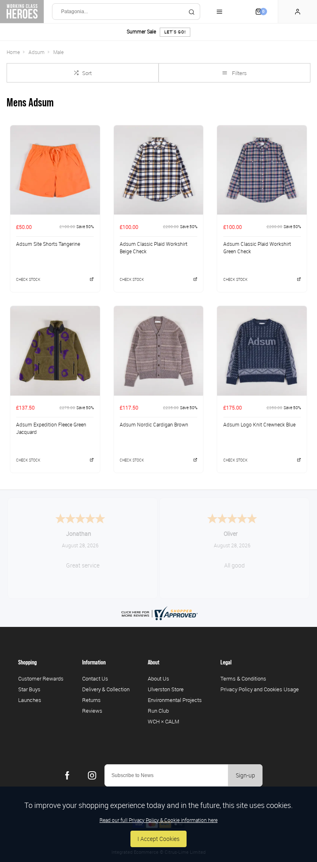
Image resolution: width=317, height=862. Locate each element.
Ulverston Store (166, 689)
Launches (29, 700)
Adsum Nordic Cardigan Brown (154, 424)
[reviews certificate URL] (158, 613)
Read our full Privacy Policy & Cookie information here (158, 819)
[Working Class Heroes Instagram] (92, 775)
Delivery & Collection (106, 689)
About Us (158, 678)
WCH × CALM (163, 721)
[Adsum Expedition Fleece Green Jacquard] (55, 351)
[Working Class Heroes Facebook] (67, 775)
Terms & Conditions (243, 678)
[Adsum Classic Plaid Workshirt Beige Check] (159, 170)
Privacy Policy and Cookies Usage (259, 689)
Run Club (158, 710)
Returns (91, 700)
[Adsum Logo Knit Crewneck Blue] (262, 351)
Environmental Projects (175, 700)
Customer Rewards (41, 678)
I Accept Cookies (158, 839)
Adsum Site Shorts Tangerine (48, 243)
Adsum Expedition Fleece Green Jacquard (51, 428)
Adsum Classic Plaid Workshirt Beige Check (153, 247)
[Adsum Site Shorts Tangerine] (55, 170)
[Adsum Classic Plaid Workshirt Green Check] (262, 170)
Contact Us (95, 678)
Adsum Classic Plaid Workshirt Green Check (257, 247)
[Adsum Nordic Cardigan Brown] (159, 351)
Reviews (92, 710)
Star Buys (29, 689)
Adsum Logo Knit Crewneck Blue (259, 424)
